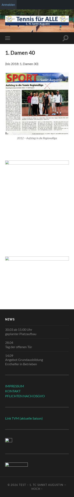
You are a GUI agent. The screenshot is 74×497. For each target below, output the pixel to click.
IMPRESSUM (14, 386)
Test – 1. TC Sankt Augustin (41, 484)
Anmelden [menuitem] (8, 4)
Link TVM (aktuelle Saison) (24, 418)
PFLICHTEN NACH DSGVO (25, 396)
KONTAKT (13, 391)
